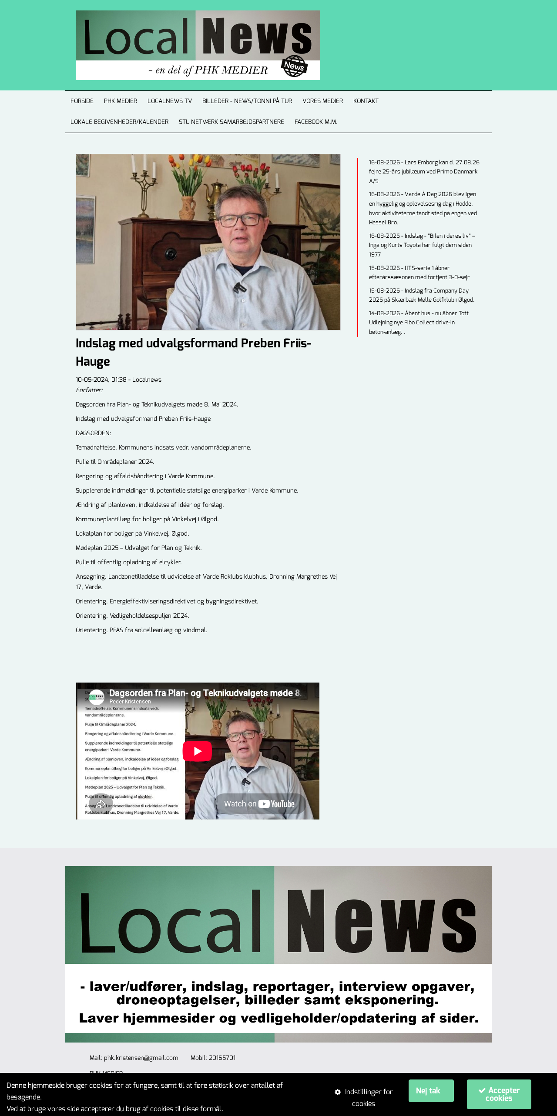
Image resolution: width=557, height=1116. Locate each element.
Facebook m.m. (316, 122)
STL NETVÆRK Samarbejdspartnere (231, 122)
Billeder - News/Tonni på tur (247, 101)
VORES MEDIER (322, 101)
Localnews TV (170, 101)
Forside (82, 101)
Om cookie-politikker (257, 1108)
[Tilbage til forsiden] (187, 45)
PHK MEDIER (120, 101)
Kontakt (366, 101)
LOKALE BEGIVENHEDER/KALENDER (119, 122)
